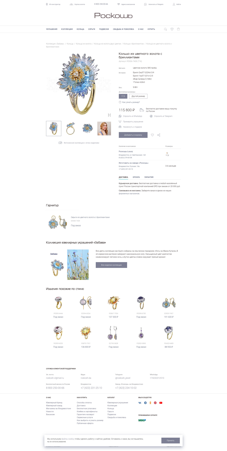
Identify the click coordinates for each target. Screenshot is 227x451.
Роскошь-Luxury (126, 151)
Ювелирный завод (54, 405)
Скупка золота (79, 4)
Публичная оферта (85, 423)
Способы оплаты (84, 403)
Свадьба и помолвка (123, 29)
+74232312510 (157, 378)
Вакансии (50, 414)
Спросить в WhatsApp (132, 116)
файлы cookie (68, 439)
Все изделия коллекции (111, 265)
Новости (50, 411)
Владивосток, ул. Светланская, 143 (132, 155)
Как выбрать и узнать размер (90, 420)
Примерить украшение (133, 121)
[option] (79, 84)
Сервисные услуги (85, 417)
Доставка (81, 405)
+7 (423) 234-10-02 (126, 387)
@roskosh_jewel (122, 378)
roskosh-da (86, 378)
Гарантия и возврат (85, 414)
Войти (179, 4)
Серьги (91, 29)
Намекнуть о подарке (132, 127)
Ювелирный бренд (54, 403)
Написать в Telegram (155, 4)
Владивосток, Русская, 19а (129, 166)
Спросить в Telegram (163, 116)
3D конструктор (54, 4)
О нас (141, 29)
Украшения (51, 29)
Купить (151, 29)
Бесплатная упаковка (86, 408)
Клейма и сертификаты (87, 411)
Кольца (80, 29)
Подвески (104, 29)
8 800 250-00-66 (101, 4)
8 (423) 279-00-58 (125, 158)
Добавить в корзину (133, 135)
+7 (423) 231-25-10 (126, 169)
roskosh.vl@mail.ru (55, 378)
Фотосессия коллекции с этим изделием (81, 143)
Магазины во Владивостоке (58, 408)
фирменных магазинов (129, 193)
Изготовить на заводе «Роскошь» (134, 163)
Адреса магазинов (128, 4)
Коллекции (67, 29)
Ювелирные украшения (117, 403)
